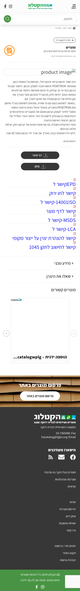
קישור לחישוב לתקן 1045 (52, 247)
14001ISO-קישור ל (58, 202)
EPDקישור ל (64, 184)
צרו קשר (71, 530)
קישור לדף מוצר (61, 211)
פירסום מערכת (67, 509)
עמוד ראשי (67, 28)
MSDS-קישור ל (62, 220)
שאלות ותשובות (67, 523)
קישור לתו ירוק (62, 193)
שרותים (72, 486)
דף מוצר (37, 155)
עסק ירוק (71, 516)
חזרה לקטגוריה (63, 40)
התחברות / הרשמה (65, 546)
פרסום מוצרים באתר (40, 396)
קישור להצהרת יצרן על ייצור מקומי (44, 238)
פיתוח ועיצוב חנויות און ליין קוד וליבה (40, 580)
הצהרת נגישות (68, 560)
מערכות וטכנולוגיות (65, 479)
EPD (37, 166)
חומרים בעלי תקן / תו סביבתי (60, 472)
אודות (73, 502)
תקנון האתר (69, 553)
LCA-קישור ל (64, 229)
